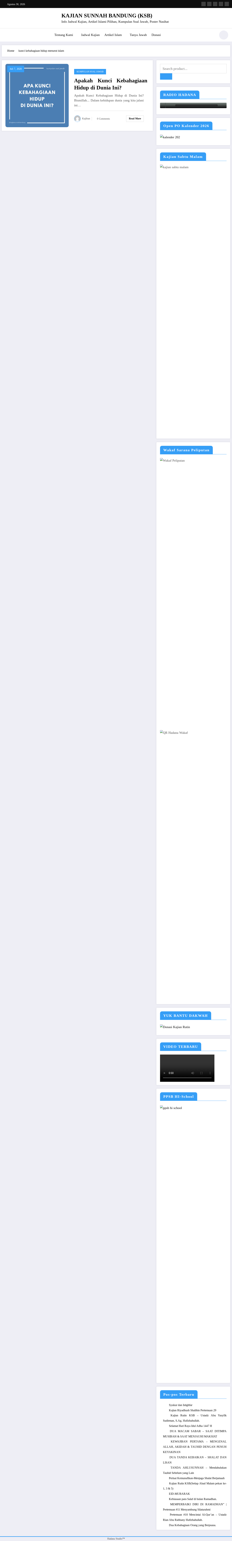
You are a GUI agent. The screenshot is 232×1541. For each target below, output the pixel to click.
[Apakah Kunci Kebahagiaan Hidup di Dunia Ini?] (37, 95)
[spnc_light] (223, 35)
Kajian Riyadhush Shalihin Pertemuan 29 (192, 1410)
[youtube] (227, 4)
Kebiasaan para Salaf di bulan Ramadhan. (193, 1499)
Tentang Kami (63, 35)
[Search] (211, 35)
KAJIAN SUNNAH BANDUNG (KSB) (106, 16)
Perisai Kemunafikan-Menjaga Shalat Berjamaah (197, 1478)
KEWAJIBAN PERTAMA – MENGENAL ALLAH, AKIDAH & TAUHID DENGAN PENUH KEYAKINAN (195, 1447)
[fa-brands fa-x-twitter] (209, 4)
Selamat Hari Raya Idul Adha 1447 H (190, 1425)
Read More (135, 118)
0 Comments (103, 118)
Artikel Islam (113, 35)
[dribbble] (215, 4)
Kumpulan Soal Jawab (90, 71)
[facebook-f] (203, 4)
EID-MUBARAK (179, 1493)
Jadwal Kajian (90, 35)
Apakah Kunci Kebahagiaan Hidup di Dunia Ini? (110, 84)
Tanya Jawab (138, 35)
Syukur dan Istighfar (180, 1405)
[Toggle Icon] (6, 35)
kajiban (86, 118)
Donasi (156, 35)
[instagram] (221, 4)
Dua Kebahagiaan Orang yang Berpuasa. (192, 1525)
